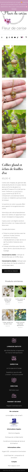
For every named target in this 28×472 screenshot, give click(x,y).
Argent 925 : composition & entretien (14, 451)
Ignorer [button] (14, 9)
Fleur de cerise (14, 28)
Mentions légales (14, 433)
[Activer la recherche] (26, 37)
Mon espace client (14, 465)
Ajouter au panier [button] (7, 292)
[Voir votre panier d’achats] (21, 37)
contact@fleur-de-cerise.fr (14, 415)
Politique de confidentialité (14, 437)
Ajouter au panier (11, 271)
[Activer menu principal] (2, 37)
